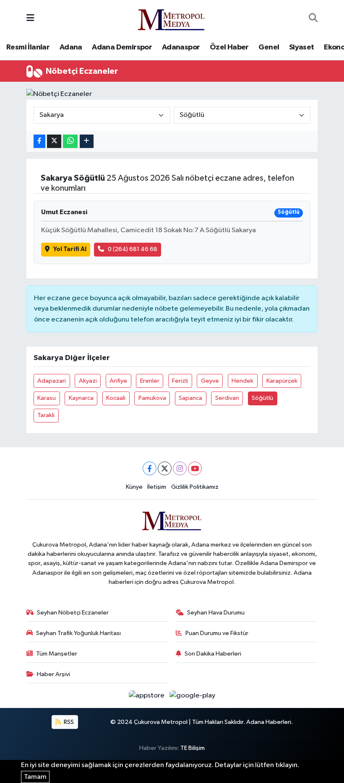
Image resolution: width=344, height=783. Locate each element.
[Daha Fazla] (87, 141)
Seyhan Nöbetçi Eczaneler (73, 612)
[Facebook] (149, 468)
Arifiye (118, 381)
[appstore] (147, 695)
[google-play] (192, 695)
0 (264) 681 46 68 (132, 249)
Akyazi (88, 381)
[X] (165, 468)
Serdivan (227, 398)
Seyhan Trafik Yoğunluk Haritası (78, 633)
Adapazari (51, 381)
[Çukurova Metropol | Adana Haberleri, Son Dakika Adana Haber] (171, 18)
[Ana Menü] (30, 18)
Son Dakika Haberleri (213, 654)
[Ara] (313, 18)
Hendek (242, 381)
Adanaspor (181, 47)
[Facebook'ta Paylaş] (39, 141)
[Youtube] (195, 468)
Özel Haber (229, 47)
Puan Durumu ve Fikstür (216, 633)
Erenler (149, 381)
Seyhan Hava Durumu (216, 612)
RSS (68, 722)
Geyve (210, 381)
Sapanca (190, 398)
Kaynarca (81, 398)
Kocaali (115, 398)
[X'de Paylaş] (54, 141)
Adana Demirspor (122, 47)
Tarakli (46, 415)
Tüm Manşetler (56, 654)
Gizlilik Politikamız (195, 487)
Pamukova (152, 398)
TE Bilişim (192, 748)
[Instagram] (180, 468)
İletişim (156, 487)
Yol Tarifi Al (69, 249)
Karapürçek (281, 381)
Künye (134, 487)
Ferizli (180, 381)
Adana (71, 47)
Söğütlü (262, 398)
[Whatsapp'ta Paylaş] (70, 141)
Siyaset (301, 47)
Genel (268, 47)
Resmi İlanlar (28, 47)
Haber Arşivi (53, 674)
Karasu (46, 398)
